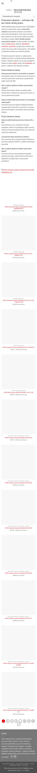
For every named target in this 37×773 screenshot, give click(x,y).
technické (4, 46)
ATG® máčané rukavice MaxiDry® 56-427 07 (18, 618)
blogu (15, 63)
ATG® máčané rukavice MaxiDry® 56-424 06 (18, 483)
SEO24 (27, 770)
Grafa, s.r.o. (20, 770)
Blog (32, 764)
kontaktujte (28, 63)
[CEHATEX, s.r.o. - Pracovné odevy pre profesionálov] (18, 3)
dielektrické (25, 44)
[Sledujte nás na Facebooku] (11, 756)
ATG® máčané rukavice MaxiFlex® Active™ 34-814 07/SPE (18, 664)
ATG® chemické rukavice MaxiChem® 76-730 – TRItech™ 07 (18, 254)
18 (33, 721)
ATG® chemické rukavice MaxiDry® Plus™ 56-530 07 (18, 347)
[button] (2, 3)
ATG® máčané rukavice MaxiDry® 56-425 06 (18, 528)
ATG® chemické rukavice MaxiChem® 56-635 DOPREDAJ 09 (18, 207)
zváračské (12, 46)
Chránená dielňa (15, 765)
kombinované (10, 44)
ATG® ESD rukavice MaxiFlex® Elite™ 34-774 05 (18, 392)
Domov (9, 10)
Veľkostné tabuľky (22, 764)
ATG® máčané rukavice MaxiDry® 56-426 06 (18, 573)
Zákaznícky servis (8, 764)
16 (24, 721)
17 (29, 721)
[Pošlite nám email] (15, 756)
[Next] (18, 724)
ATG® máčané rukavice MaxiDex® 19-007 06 (18, 437)
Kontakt (25, 765)
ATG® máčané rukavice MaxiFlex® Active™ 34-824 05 (18, 711)
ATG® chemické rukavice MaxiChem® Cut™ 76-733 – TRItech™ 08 (18, 301)
